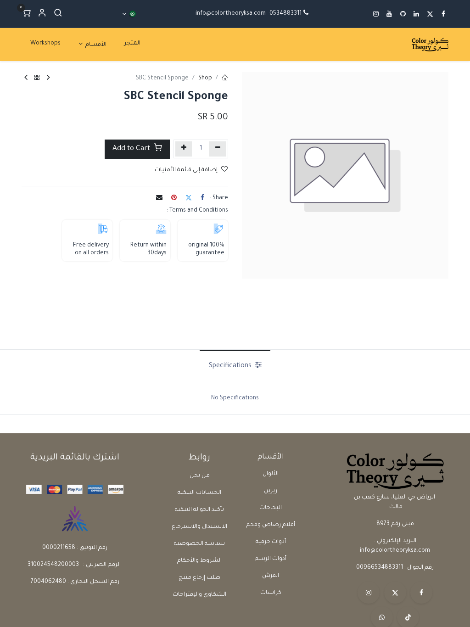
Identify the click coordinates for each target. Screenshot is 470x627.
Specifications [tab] (231, 366)
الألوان (271, 474)
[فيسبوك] (202, 197)
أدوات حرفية (271, 542)
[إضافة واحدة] (183, 149)
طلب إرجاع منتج (199, 578)
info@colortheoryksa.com (231, 14)
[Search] (58, 14)
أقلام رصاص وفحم (270, 525)
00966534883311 (379, 568)
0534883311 (285, 14)
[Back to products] (37, 79)
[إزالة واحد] (217, 149)
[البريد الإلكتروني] (159, 197)
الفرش (270, 576)
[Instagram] (369, 593)
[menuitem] (132, 43)
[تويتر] (188, 197)
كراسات (270, 593)
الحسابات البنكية (199, 493)
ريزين (270, 491)
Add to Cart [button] (132, 149)
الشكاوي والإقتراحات (199, 595)
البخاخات (270, 508)
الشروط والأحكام (199, 561)
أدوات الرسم (270, 559)
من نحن (200, 476)
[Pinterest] (174, 197)
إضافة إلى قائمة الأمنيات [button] (186, 170)
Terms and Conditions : (197, 210)
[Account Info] (42, 14)
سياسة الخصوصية (199, 544)
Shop (205, 78)
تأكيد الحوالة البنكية (199, 510)
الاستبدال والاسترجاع (199, 527)
